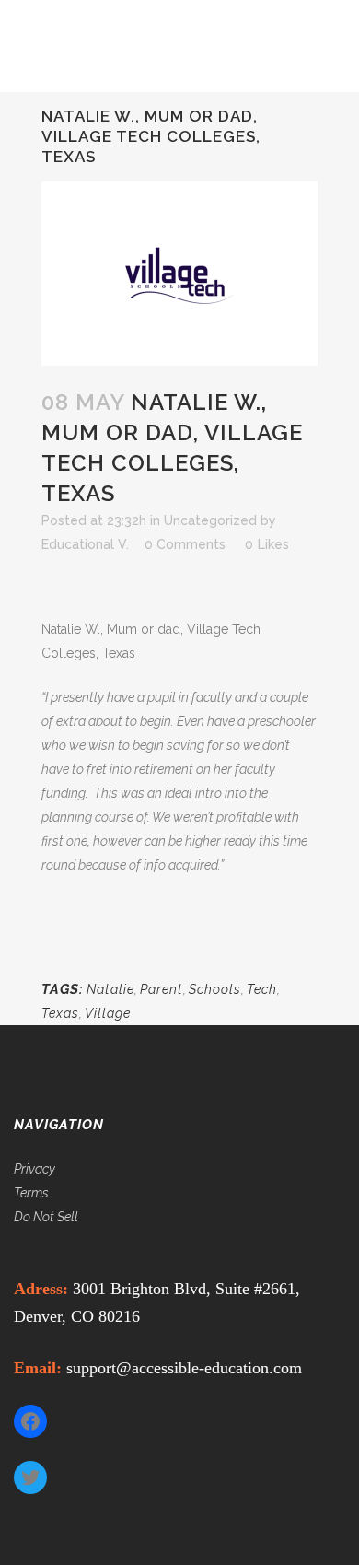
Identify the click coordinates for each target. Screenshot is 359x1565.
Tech (262, 989)
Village (108, 1013)
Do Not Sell (46, 1216)
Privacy (34, 1169)
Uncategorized (210, 520)
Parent (161, 989)
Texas (60, 1013)
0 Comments (185, 544)
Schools (215, 989)
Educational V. (85, 544)
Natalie (110, 989)
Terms (31, 1192)
